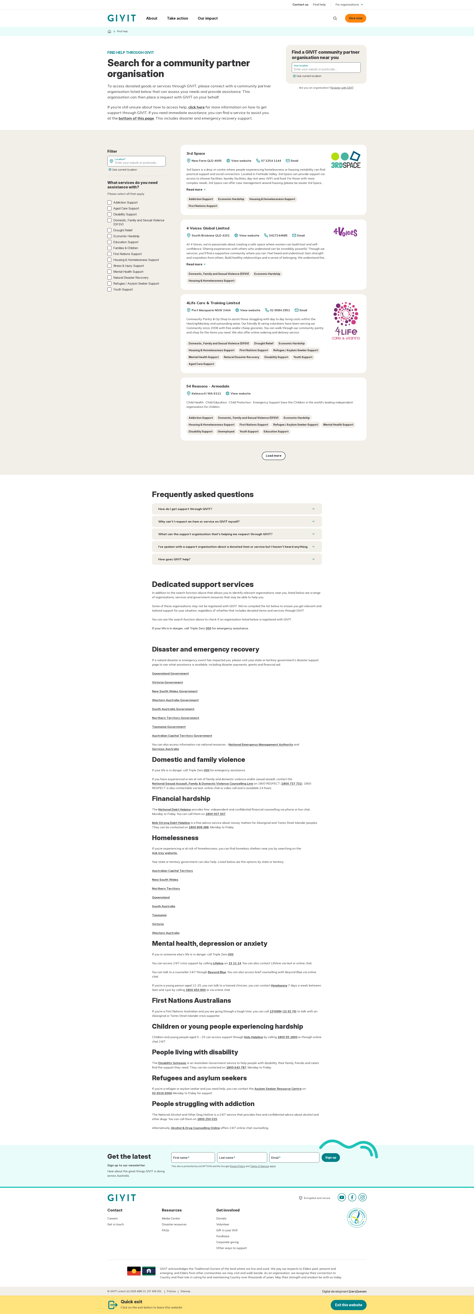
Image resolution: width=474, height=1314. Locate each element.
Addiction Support (125, 202)
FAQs (165, 1230)
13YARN (275, 1011)
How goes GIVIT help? (174, 559)
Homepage (121, 18)
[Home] (109, 31)
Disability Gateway (172, 1063)
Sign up (330, 1157)
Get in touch (115, 1224)
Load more (273, 455)
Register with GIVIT (342, 87)
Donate (221, 1218)
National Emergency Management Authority (260, 744)
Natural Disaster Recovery (130, 277)
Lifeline (218, 963)
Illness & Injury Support (128, 266)
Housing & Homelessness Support (136, 260)
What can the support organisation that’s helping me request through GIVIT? (215, 534)
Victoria (158, 924)
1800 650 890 (196, 990)
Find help (319, 4)
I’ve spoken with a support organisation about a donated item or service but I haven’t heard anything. (233, 546)
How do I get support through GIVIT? (185, 509)
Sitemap (185, 1291)
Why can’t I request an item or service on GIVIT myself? (199, 521)
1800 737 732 (292, 783)
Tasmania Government (169, 727)
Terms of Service (259, 1166)
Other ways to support (231, 1248)
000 (208, 628)
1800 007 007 (216, 814)
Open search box (335, 18)
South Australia (163, 906)
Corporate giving (227, 1242)
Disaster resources (174, 1224)
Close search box (326, 18)
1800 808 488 (199, 827)
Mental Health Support (128, 271)
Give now (356, 18)
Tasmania (159, 915)
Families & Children (125, 248)
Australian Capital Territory (172, 870)
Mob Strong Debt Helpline (171, 823)
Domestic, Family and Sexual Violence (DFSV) (138, 222)
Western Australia (165, 933)
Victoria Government (167, 682)
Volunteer (222, 1224)
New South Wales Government (175, 691)
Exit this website (348, 1305)
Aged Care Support (126, 208)
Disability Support (125, 214)
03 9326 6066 (162, 1093)
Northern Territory (166, 888)
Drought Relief (123, 230)
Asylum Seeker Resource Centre (278, 1088)
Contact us (300, 4)
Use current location (309, 76)
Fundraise (222, 1236)
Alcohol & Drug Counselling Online (195, 1128)
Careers (112, 1218)
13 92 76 (289, 1011)
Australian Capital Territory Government (182, 735)
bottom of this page (136, 118)
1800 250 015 (207, 1119)
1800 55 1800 (288, 1037)
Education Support (125, 242)
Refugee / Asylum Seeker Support (136, 283)
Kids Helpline (253, 1037)
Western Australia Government (175, 700)
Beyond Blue (217, 972)
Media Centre (171, 1218)
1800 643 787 (236, 1067)
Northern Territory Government (175, 718)
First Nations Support (127, 254)
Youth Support (123, 289)
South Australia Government (173, 709)
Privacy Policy (237, 1166)
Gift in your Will (226, 1230)
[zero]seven (358, 1291)
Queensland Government (170, 673)
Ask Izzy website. (165, 853)
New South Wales (165, 879)
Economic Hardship (126, 236)
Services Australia (165, 749)
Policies (171, 1291)
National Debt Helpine (174, 809)
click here (196, 107)
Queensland (161, 897)
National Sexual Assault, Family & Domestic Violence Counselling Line (202, 783)
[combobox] (326, 67)
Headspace (279, 985)
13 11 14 (234, 963)
